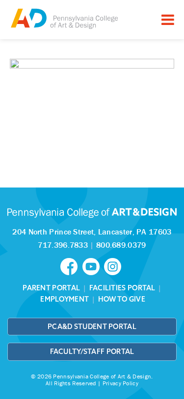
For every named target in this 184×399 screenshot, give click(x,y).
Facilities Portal (122, 287)
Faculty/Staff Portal (92, 351)
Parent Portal (51, 287)
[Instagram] (114, 265)
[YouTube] (93, 265)
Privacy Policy (120, 383)
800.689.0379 (121, 245)
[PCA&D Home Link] (64, 18)
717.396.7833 (63, 245)
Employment (64, 299)
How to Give (121, 299)
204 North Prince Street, (91, 231)
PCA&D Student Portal (92, 326)
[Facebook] (71, 265)
